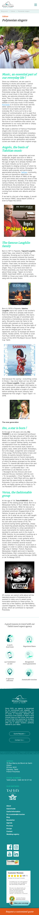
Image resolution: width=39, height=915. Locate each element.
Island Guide (10, 809)
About (8, 806)
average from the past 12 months (16, 878)
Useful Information (13, 811)
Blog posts (4, 11)
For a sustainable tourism (15, 814)
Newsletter (10, 820)
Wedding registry (12, 834)
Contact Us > (19, 740)
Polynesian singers (23, 11)
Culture (13, 11)
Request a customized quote (19, 911)
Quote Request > (19, 734)
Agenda (9, 823)
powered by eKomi (20, 898)
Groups (9, 828)
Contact (9, 831)
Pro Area (9, 826)
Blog (8, 817)
